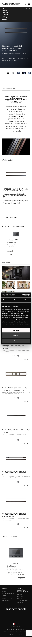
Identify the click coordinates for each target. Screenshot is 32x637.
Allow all (16, 330)
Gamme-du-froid (7, 598)
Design (19, 598)
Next (30, 239)
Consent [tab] (5, 300)
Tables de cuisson (8, 593)
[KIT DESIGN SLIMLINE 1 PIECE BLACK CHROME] (16, 415)
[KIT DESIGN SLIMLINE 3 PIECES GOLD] (16, 457)
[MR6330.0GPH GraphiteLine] (16, 234)
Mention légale (15, 627)
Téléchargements (23, 600)
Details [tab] (16, 300)
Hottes (4, 596)
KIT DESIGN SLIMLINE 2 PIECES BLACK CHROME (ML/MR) (5, 14)
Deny (16, 341)
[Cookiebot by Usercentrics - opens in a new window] (22, 295)
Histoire (20, 596)
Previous (2, 239)
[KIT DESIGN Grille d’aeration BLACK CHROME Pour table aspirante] (16, 373)
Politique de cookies (8, 632)
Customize (15, 335)
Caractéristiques (17, 9)
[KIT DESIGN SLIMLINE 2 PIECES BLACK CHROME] (16, 499)
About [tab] (26, 300)
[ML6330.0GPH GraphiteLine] (16, 553)
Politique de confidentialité (15, 629)
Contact (20, 603)
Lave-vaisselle (6, 600)
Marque (19, 594)
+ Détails (10, 254)
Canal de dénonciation (23, 632)
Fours (4, 591)
